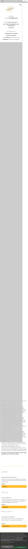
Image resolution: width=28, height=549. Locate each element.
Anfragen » (5, 507)
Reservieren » (6, 526)
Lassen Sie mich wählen (6, 543)
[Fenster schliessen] (20, 4)
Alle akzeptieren (20, 547)
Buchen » (5, 486)
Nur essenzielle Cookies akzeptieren (7, 547)
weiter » (3, 483)
